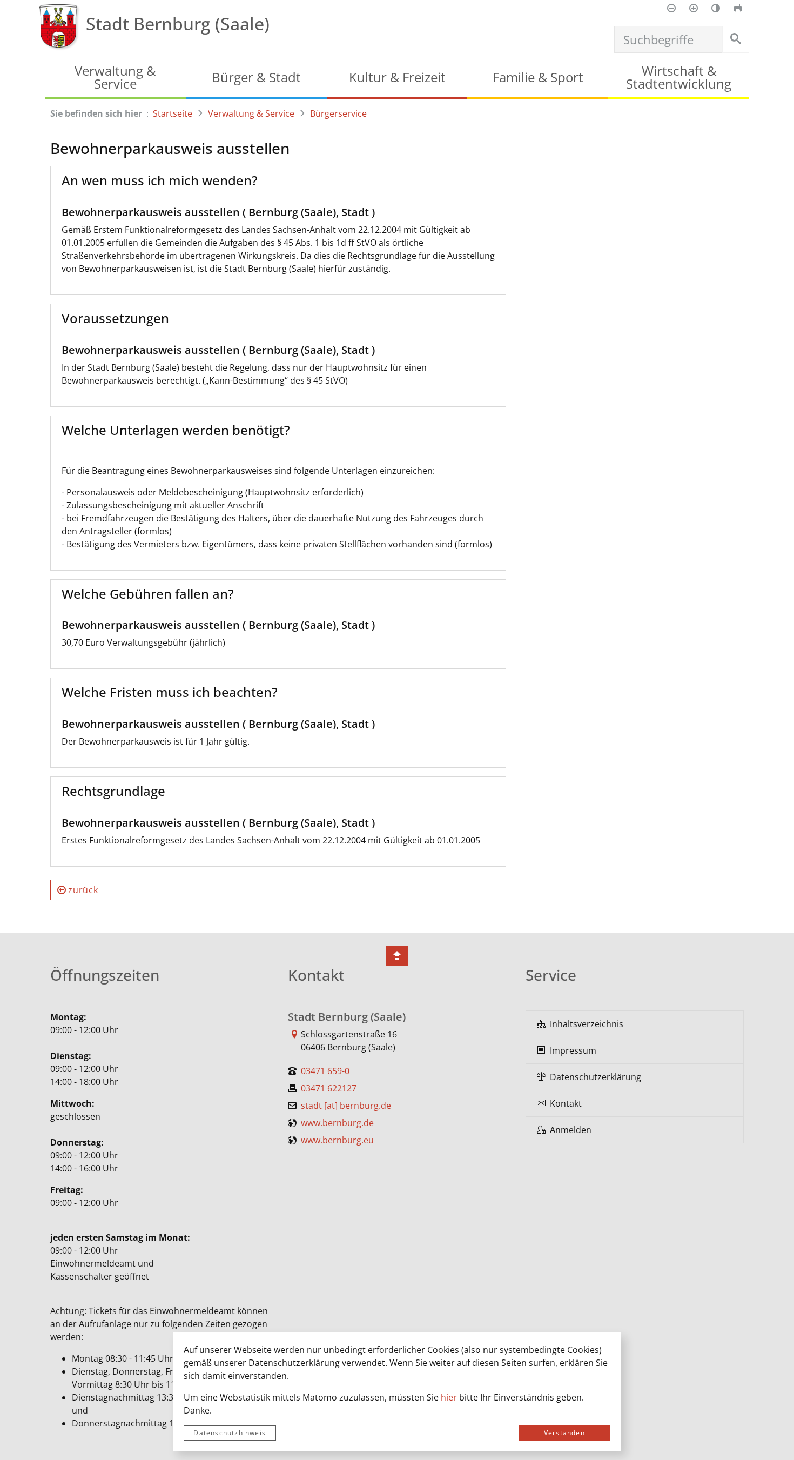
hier (449, 1397)
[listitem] (634, 1024)
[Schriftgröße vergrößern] (693, 8)
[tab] (278, 180)
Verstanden (564, 1432)
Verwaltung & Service (251, 113)
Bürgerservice (338, 113)
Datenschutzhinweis (229, 1432)
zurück (83, 890)
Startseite (172, 113)
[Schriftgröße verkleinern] (671, 8)
